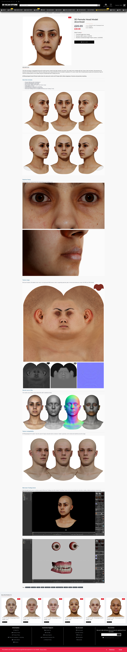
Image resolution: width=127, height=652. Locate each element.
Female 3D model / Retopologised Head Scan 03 (53, 617)
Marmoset (75, 587)
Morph (70, 587)
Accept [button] (120, 649)
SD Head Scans (57, 12)
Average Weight (59, 587)
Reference (80, 587)
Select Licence (77, 32)
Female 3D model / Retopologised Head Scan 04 (74, 617)
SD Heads (50, 12)
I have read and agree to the (111, 637)
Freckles (65, 587)
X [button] (106, 649)
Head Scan (28, 587)
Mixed (42, 587)
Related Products (6, 595)
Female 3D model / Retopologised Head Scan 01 (11, 617)
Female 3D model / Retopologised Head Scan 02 (32, 617)
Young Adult (47, 587)
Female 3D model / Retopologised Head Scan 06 (116, 617)
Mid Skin (53, 587)
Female (38, 587)
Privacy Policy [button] (43, 649)
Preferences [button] (111, 649)
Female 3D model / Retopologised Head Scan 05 (95, 617)
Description (25, 67)
